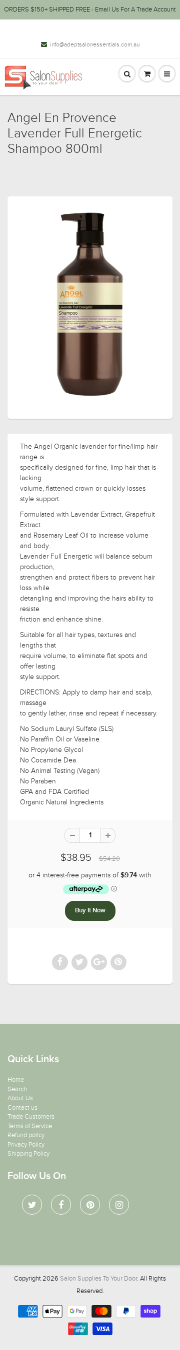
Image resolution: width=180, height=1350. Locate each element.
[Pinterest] (90, 1205)
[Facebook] (61, 1205)
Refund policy (26, 1135)
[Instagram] (119, 1205)
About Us (20, 1098)
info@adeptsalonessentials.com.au (95, 44)
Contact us (23, 1108)
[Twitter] (32, 1205)
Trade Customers (31, 1117)
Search (17, 1089)
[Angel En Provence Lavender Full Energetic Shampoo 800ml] (90, 306)
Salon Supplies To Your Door (98, 1279)
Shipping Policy (29, 1154)
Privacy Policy (26, 1145)
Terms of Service (30, 1126)
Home (16, 1080)
